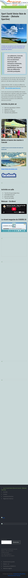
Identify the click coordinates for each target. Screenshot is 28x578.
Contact (5, 494)
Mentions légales (7, 568)
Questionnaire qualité (9, 561)
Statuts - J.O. (6, 564)
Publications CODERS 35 (9, 566)
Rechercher (4, 539)
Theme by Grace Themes (14, 575)
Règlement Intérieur (8, 498)
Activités (5, 492)
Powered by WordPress (19, 574)
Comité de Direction (8, 496)
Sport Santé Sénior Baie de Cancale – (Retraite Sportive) (14, 489)
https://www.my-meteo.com (9, 169)
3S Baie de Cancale (14, 2)
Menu (3, 7)
